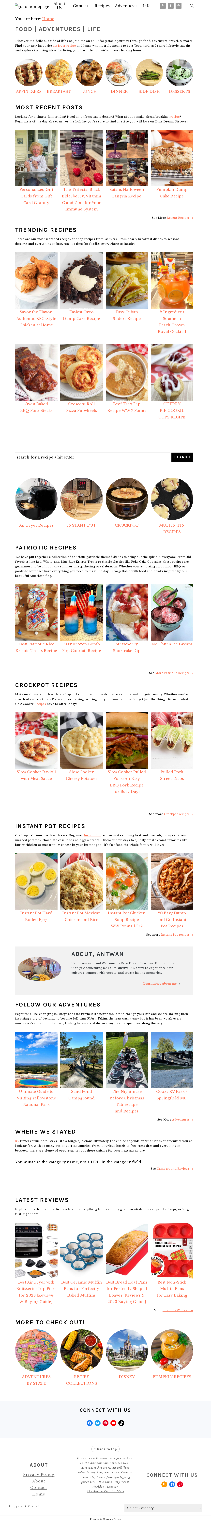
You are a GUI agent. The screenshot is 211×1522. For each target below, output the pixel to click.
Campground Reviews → (175, 1168)
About (38, 1481)
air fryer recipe (64, 45)
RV (17, 1141)
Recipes (102, 6)
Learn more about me (160, 983)
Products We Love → (178, 1310)
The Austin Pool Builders (105, 1491)
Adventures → (182, 1119)
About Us (59, 6)
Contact (80, 6)
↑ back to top (105, 1449)
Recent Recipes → (180, 217)
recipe (175, 116)
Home (38, 1494)
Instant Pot (92, 835)
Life (147, 6)
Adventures (126, 6)
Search (182, 457)
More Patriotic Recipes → (174, 673)
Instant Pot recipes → (177, 934)
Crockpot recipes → (178, 814)
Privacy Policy (38, 1474)
